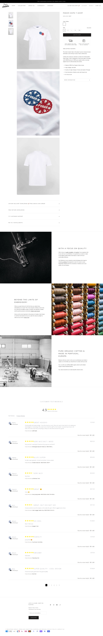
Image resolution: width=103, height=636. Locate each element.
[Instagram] (53, 605)
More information (69, 80)
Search (91, 5)
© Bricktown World (12, 629)
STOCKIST (50, 5)
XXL (79, 30)
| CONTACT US (60, 629)
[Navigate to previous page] (44, 585)
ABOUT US (31, 5)
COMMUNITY (41, 5)
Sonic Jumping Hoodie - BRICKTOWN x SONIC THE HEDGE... (43, 494)
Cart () (98, 5)
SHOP (13, 5)
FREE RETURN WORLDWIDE (16, 210)
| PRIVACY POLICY (51, 629)
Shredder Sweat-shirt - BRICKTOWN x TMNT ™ (41, 462)
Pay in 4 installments (15, 222)
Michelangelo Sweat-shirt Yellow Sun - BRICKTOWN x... (42, 446)
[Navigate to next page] (59, 585)
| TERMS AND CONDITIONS (25, 629)
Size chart (89, 27)
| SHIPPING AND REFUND (39, 629)
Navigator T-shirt (35, 526)
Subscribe (34, 617)
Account (84, 5)
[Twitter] (50, 605)
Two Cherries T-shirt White (37, 542)
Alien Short (34, 574)
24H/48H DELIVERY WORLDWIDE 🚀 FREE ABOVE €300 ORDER (26, 203)
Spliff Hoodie (34, 430)
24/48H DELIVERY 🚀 (74, 5)
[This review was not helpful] (93, 435)
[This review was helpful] (90, 435)
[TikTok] (60, 605)
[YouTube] (56, 605)
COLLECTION (22, 5)
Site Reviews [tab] (11, 416)
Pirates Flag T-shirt (35, 558)
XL (75, 30)
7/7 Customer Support (15, 216)
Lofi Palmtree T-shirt (36, 478)
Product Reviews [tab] (21, 416)
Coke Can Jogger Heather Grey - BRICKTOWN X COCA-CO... (43, 510)
